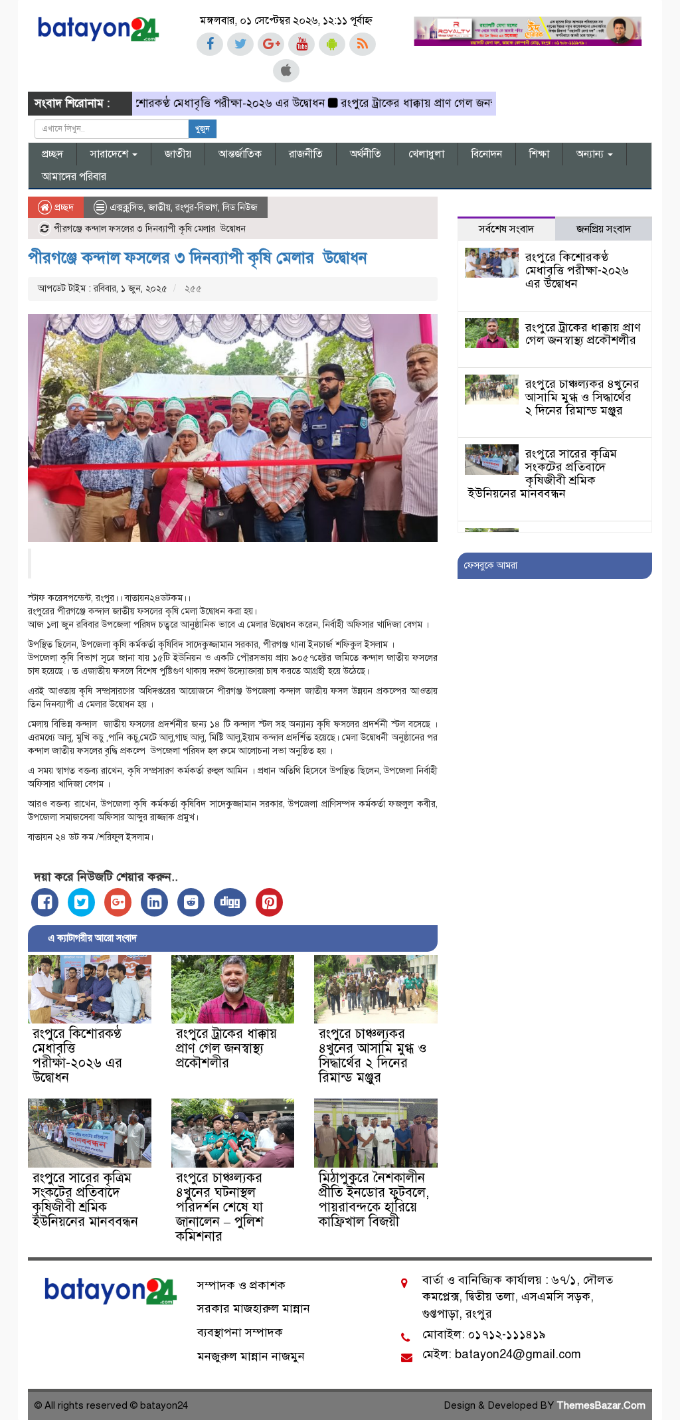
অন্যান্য (591, 154)
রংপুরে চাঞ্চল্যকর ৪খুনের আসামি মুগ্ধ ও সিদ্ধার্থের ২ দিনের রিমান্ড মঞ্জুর (373, 1055)
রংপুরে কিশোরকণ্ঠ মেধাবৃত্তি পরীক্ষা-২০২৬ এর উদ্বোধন (180, 103)
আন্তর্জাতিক (240, 154)
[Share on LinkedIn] (154, 902)
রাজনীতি (306, 154)
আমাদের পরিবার (74, 176)
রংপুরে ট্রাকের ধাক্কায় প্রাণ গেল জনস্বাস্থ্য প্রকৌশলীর (422, 103)
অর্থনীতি (365, 154)
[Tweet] (81, 902)
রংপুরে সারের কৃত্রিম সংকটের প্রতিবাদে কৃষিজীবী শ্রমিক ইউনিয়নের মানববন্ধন (85, 1200)
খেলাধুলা (426, 154)
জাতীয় (178, 154)
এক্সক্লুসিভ (126, 207)
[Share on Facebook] (44, 902)
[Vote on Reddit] (191, 902)
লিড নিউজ (240, 207)
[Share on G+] (117, 902)
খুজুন (202, 128)
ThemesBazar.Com (600, 1405)
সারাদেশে (110, 154)
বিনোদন (486, 154)
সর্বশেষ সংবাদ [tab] (506, 229)
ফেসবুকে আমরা (490, 565)
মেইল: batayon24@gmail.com (501, 1354)
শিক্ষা (539, 154)
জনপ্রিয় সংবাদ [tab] (603, 229)
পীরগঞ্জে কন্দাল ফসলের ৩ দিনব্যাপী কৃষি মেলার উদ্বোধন (197, 258)
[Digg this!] (230, 902)
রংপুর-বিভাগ (196, 207)
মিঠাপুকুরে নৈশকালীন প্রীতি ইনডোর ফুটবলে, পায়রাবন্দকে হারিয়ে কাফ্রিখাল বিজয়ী (374, 1200)
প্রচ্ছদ (52, 154)
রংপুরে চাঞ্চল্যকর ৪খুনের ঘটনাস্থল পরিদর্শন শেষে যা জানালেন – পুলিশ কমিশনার (220, 1207)
